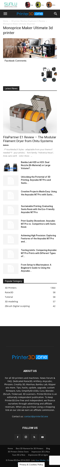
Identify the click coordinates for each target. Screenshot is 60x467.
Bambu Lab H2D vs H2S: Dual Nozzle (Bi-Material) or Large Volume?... (35, 165)
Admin (6, 145)
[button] (5, 14)
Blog (48, 448)
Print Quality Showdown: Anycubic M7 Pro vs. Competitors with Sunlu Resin (38, 224)
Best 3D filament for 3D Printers (29, 448)
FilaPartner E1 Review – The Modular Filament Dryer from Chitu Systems (29, 139)
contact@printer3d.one (36, 416)
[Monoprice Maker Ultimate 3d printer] (30, 57)
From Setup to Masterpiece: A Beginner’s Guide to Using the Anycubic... (36, 268)
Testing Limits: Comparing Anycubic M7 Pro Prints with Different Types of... (39, 253)
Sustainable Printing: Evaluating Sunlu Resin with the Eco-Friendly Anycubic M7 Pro (37, 209)
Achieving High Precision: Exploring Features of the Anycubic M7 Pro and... (38, 238)
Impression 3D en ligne (38, 455)
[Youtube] (42, 437)
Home (5, 21)
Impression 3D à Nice (41, 451)
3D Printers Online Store (18, 451)
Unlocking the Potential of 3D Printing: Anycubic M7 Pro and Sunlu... (36, 180)
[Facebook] (17, 437)
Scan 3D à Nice (18, 455)
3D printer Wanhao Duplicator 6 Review (28, 21)
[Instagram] (26, 437)
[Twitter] (34, 437)
